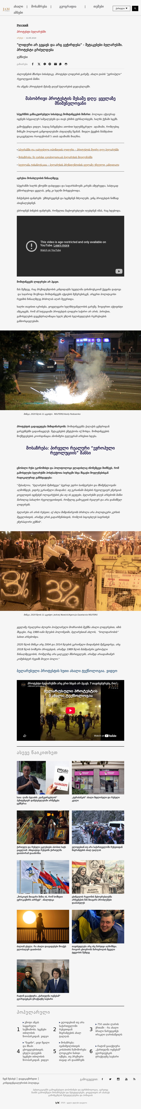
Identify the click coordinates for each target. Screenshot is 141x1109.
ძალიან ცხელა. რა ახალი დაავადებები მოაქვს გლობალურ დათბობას (41, 948)
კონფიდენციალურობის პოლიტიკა (21, 1082)
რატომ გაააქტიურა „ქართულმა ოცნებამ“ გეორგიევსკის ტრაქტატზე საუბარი (38, 997)
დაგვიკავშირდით (28, 1078)
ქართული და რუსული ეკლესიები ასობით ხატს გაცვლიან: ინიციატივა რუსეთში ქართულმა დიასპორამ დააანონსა (41, 850)
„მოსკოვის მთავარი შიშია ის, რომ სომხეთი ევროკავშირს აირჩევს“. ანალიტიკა (40, 898)
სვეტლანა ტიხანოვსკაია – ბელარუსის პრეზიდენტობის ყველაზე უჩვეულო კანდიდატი (68, 165)
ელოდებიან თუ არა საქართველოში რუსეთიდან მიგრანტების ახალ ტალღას (97, 848)
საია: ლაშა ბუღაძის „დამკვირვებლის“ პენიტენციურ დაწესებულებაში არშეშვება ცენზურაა (38, 800)
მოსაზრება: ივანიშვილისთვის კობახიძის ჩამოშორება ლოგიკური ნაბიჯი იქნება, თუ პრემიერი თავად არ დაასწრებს (72, 1051)
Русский (22, 25)
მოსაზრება (39, 6)
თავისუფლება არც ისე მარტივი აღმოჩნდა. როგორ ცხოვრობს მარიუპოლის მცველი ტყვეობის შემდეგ (94, 949)
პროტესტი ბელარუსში (31, 32)
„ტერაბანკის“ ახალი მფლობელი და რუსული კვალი (96, 799)
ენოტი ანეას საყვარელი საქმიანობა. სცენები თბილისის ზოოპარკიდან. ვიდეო (36, 1029)
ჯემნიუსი (22, 57)
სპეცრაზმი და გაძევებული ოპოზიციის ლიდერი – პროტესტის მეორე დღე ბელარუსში (68, 149)
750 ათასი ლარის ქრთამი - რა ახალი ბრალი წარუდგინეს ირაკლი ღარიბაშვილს (108, 1029)
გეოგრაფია (67, 6)
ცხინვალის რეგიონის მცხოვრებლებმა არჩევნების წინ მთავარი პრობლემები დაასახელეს (92, 899)
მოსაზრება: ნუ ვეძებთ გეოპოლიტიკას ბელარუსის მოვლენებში (55, 157)
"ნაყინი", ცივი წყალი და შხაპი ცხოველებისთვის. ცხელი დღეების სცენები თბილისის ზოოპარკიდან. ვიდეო (36, 1051)
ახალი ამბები (18, 9)
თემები (98, 6)
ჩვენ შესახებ (9, 1078)
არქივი (21, 38)
